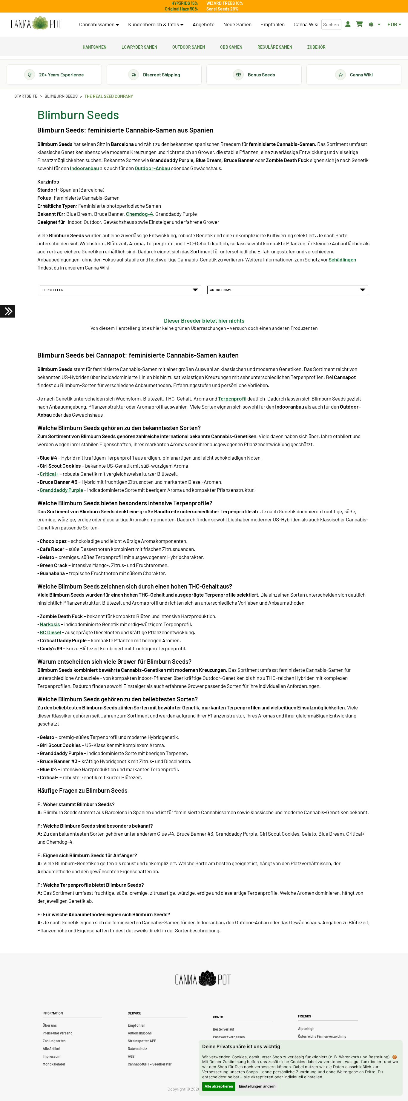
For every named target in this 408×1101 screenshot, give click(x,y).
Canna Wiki (306, 24)
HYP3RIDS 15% (184, 3)
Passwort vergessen (229, 1037)
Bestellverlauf (223, 1029)
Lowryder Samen (139, 46)
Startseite (25, 95)
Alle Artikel (51, 1048)
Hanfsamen (94, 46)
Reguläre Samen (274, 46)
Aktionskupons (140, 1033)
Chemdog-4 (139, 214)
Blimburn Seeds (61, 95)
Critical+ (49, 474)
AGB (131, 1056)
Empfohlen (272, 24)
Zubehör (316, 46)
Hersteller (53, 290)
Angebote (203, 24)
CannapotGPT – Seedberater (150, 1064)
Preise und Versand (58, 1033)
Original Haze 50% (181, 8)
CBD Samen (231, 46)
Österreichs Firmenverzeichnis (322, 1036)
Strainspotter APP (142, 1041)
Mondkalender (54, 1064)
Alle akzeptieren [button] (219, 1086)
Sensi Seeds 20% (222, 8)
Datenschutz (137, 1048)
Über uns (50, 1025)
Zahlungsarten (54, 1041)
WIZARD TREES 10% (224, 3)
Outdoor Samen (188, 46)
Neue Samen (237, 24)
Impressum (51, 1056)
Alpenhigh (306, 1028)
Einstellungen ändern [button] (257, 1086)
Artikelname (222, 290)
